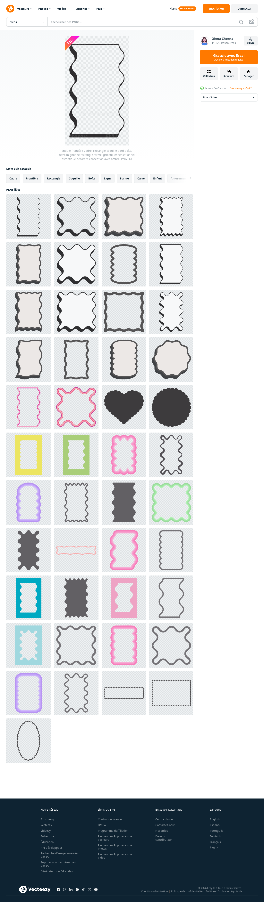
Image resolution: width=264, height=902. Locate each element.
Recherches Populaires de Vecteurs (115, 837)
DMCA (102, 825)
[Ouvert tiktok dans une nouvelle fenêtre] (83, 889)
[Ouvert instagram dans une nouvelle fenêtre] (64, 889)
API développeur (51, 847)
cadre (13, 178)
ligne (107, 178)
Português (216, 830)
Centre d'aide (164, 819)
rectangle (53, 178)
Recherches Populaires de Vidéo (115, 855)
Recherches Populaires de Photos (115, 846)
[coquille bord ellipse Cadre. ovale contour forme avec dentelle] (28, 740)
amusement (179, 178)
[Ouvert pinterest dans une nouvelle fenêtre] (77, 889)
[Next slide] (187, 178)
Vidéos (61, 9)
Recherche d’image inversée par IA (59, 854)
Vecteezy (46, 825)
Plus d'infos (210, 97)
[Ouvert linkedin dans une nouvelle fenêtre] (70, 889)
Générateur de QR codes (57, 871)
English (215, 819)
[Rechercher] (241, 22)
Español (215, 825)
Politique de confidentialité (186, 891)
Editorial (81, 9)
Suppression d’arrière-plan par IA (58, 863)
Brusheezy (47, 819)
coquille (74, 178)
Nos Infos (161, 830)
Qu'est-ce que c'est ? (240, 88)
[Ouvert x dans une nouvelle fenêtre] (89, 889)
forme (124, 178)
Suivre (250, 43)
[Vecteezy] (10, 8)
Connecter (244, 8)
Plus (99, 9)
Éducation (47, 842)
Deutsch (215, 836)
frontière (32, 178)
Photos (43, 9)
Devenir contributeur (163, 837)
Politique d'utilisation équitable (224, 891)
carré (141, 178)
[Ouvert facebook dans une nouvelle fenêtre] (58, 889)
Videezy (46, 830)
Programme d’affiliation (113, 830)
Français (215, 842)
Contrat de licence (110, 819)
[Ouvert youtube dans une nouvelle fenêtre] (96, 889)
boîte (91, 178)
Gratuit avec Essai (228, 57)
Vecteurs (23, 9)
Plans (173, 8)
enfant (157, 178)
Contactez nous (165, 825)
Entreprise (47, 836)
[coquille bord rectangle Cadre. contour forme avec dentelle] (124, 693)
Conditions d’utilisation (154, 891)
